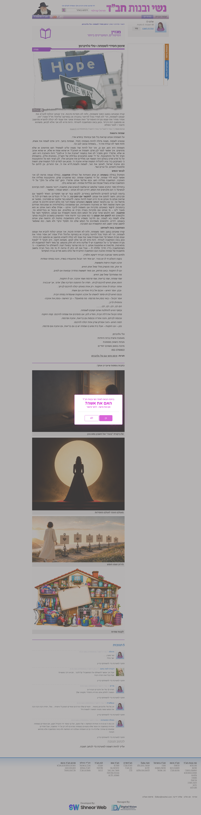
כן (106, 418)
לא (91, 418)
